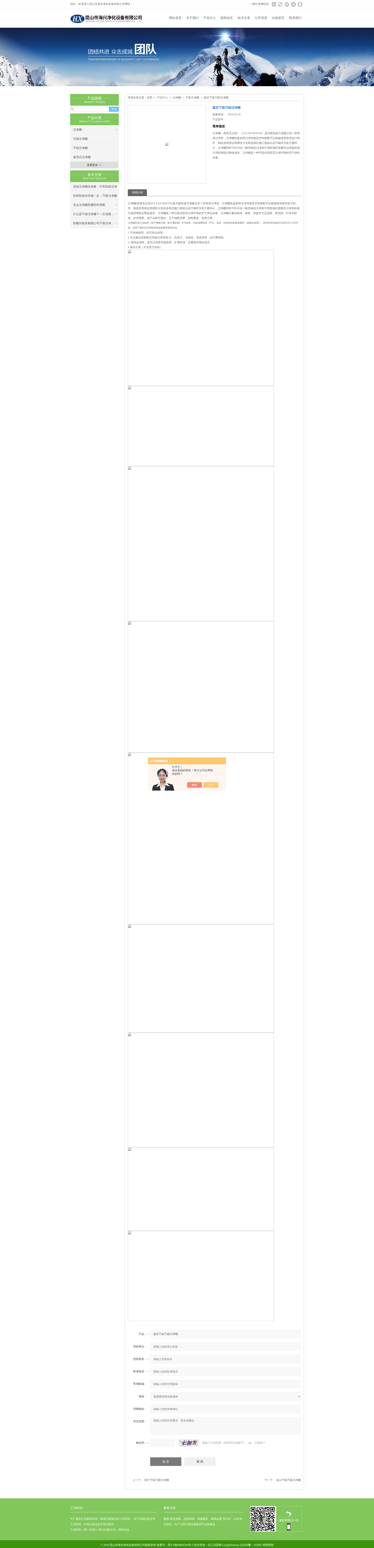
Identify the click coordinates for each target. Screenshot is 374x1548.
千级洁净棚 (80, 148)
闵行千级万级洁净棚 (156, 1480)
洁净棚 (77, 129)
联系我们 (295, 17)
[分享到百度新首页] (293, 4)
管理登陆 (268, 1545)
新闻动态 (227, 17)
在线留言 (278, 17)
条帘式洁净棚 (82, 157)
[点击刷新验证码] (188, 1443)
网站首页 (175, 17)
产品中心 (209, 17)
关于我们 (192, 17)
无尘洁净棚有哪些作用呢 (89, 204)
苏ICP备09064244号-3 (180, 1545)
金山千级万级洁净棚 (288, 1480)
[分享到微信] (280, 4)
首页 (149, 97)
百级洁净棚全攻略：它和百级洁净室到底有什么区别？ (95, 188)
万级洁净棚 (80, 138)
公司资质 (261, 17)
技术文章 (244, 17)
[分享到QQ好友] (300, 4)
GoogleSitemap (230, 1545)
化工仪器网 (214, 1545)
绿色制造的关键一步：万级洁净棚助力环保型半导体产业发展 (95, 197)
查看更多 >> (94, 165)
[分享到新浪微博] (286, 4)
